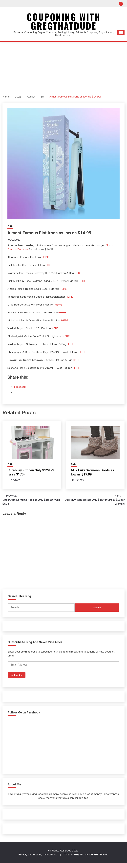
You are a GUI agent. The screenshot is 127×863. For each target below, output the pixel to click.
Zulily (10, 226)
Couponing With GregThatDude (63, 21)
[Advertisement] (63, 66)
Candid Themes (98, 854)
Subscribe (16, 675)
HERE (45, 257)
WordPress (50, 854)
